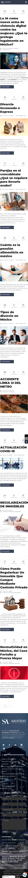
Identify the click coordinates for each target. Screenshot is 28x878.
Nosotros (5, 779)
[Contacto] (26, 442)
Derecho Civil (7, 49)
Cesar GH (11, 115)
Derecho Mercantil (15, 663)
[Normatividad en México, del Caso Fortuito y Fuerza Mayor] (14, 673)
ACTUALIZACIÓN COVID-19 (13, 449)
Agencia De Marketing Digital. (16, 876)
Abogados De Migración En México (13, 774)
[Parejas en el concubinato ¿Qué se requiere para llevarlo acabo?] (14, 201)
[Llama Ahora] (26, 438)
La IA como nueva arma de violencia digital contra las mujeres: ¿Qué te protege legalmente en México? (13, 31)
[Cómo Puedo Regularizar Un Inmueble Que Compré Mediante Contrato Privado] (14, 603)
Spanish (6, 876)
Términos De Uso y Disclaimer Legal (13, 865)
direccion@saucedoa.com (16, 840)
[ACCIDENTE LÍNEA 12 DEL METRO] (14, 404)
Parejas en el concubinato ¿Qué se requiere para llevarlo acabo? (13, 178)
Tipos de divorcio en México (9, 315)
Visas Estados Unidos (8, 776)
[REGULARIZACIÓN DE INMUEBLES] (14, 523)
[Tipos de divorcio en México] (14, 335)
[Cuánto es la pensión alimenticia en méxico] (14, 272)
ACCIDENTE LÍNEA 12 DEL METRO (10, 382)
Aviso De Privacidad (8, 786)
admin (10, 455)
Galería (4, 781)
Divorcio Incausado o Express (10, 108)
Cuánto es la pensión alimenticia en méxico (11, 250)
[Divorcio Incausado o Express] (14, 127)
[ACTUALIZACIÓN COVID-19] (11, 464)
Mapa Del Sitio (6, 788)
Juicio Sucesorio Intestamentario (13, 766)
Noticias (12, 391)
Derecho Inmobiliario (16, 511)
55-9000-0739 (7, 853)
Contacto (5, 783)
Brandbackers (9, 875)
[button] (24, 874)
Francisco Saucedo (14, 48)
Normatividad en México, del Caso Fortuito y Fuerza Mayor (13, 652)
